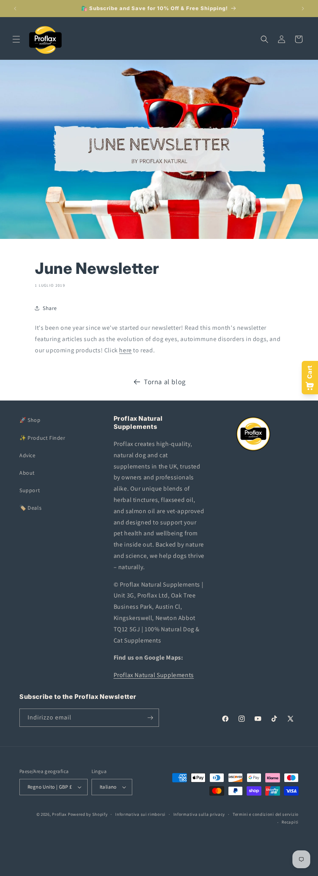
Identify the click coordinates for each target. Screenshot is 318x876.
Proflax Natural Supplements (154, 675)
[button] (16, 39)
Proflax (59, 814)
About (27, 472)
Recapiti (290, 822)
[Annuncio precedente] (15, 8)
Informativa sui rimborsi (140, 814)
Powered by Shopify (88, 814)
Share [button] (50, 308)
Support (29, 490)
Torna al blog (165, 381)
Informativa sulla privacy (199, 814)
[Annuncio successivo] (302, 8)
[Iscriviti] (150, 718)
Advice (27, 455)
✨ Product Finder (42, 437)
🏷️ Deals (30, 507)
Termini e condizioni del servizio (266, 814)
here (125, 350)
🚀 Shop (30, 419)
